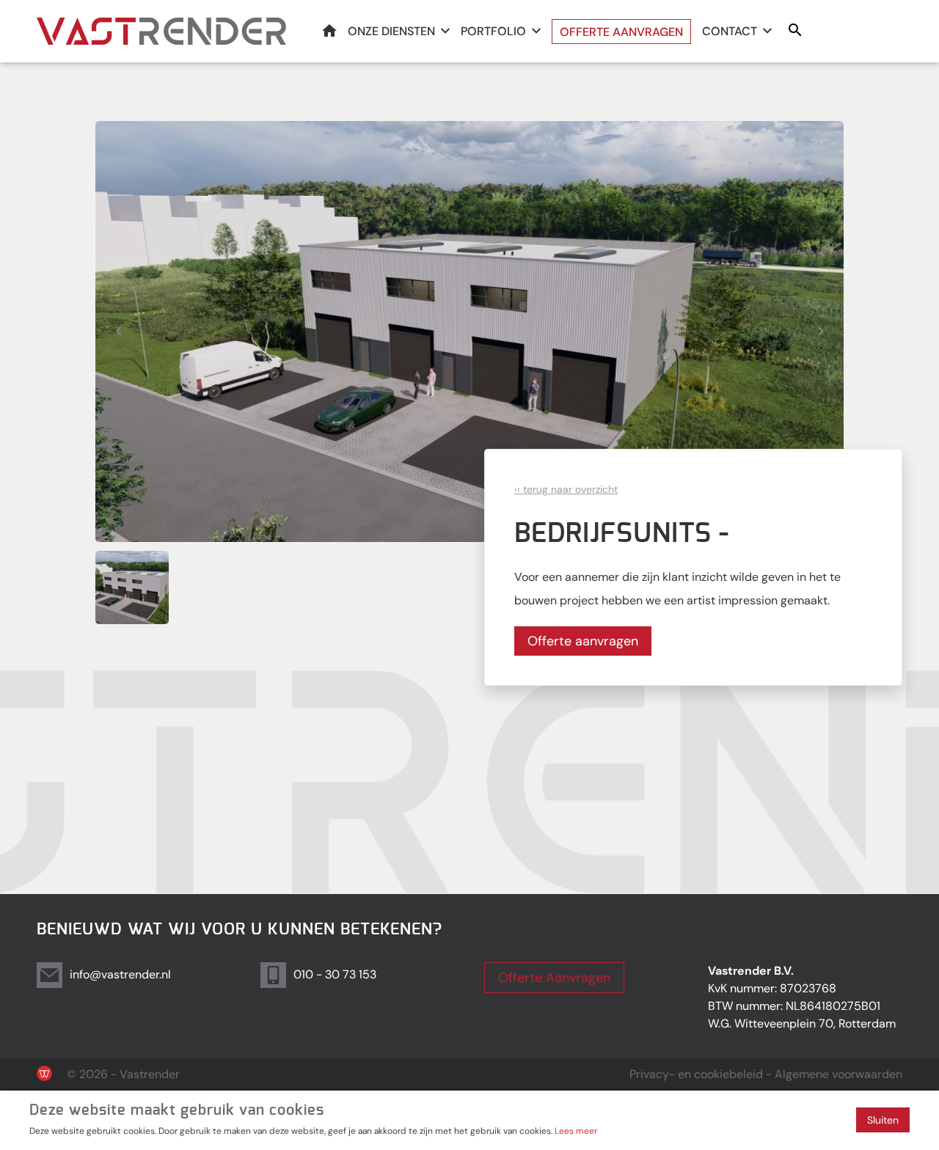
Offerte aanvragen (621, 32)
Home (329, 30)
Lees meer (576, 1131)
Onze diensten (391, 31)
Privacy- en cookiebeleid (696, 1074)
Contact (729, 31)
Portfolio (493, 31)
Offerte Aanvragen (554, 977)
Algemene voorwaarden (838, 1074)
